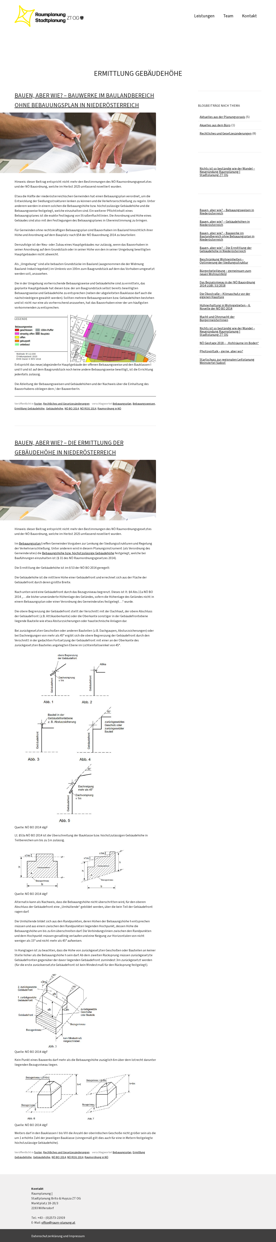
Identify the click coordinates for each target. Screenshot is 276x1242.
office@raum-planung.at (58, 1222)
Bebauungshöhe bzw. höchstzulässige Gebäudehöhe (78, 553)
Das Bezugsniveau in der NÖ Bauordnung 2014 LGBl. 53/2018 (227, 284)
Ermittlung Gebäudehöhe (30, 409)
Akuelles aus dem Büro (215, 125)
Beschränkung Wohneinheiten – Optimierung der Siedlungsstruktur (224, 261)
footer (38, 404)
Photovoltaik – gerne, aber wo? (221, 351)
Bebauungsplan (122, 404)
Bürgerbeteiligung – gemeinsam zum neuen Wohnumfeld (225, 272)
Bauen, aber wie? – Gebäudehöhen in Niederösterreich (225, 223)
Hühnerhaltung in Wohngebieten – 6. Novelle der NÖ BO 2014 (225, 307)
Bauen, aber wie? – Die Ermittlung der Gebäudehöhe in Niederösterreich (226, 249)
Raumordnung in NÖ (109, 409)
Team (228, 16)
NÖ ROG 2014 (88, 409)
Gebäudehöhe (54, 409)
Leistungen (204, 16)
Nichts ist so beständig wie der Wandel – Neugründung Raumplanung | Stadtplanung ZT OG (227, 171)
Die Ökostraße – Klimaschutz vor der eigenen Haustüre (225, 295)
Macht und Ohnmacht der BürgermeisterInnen (217, 318)
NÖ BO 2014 (72, 409)
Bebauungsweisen (144, 404)
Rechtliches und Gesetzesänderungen (66, 404)
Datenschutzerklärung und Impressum (58, 1236)
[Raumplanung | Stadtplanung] (49, 25)
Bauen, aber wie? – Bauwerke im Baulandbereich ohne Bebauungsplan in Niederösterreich (227, 236)
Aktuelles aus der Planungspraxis (222, 117)
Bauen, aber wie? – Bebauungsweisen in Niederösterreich (227, 212)
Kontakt (249, 16)
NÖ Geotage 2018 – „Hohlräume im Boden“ (229, 343)
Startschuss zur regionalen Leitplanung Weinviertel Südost (227, 361)
